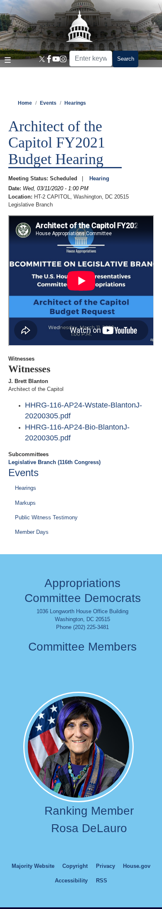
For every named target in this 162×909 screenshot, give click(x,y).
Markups (25, 503)
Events (48, 103)
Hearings (75, 103)
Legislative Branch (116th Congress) (54, 462)
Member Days (32, 532)
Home (25, 103)
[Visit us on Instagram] (61, 59)
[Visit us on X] (40, 59)
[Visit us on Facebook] (47, 59)
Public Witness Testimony (46, 517)
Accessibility (71, 880)
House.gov (136, 866)
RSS (101, 880)
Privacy (105, 866)
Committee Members (82, 646)
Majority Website (33, 866)
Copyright (75, 866)
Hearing (99, 178)
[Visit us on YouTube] (54, 59)
